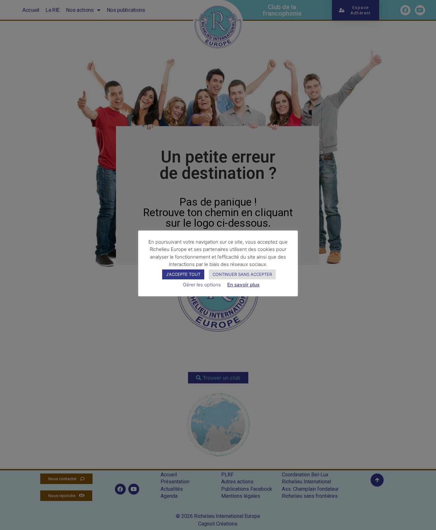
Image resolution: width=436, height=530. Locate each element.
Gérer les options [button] (202, 285)
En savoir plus (243, 285)
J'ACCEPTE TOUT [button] (183, 274)
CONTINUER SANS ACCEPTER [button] (242, 274)
